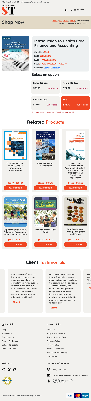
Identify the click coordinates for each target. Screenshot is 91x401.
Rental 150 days (40, 83)
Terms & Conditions (55, 348)
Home (54, 21)
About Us (51, 329)
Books (72, 21)
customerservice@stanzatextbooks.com (70, 375)
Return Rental (8, 337)
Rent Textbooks (9, 348)
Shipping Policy (53, 341)
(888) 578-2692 (59, 370)
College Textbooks (10, 345)
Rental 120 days (70, 83)
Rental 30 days (40, 99)
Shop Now (63, 21)
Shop (4, 329)
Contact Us (52, 356)
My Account (7, 333)
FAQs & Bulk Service (56, 333)
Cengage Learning (52, 67)
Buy (65, 99)
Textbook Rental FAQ (56, 337)
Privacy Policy (53, 345)
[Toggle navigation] (87, 10)
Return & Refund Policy (57, 352)
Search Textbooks (10, 341)
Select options (15, 188)
